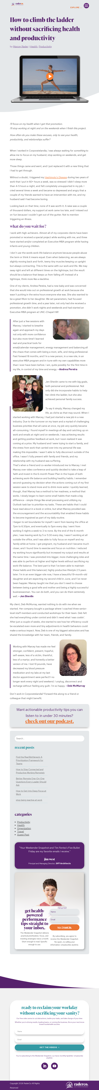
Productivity (45, 46)
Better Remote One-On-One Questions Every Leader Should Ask (31, 781)
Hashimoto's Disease (56, 177)
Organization (24, 828)
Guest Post (23, 834)
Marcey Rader (20, 46)
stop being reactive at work (29, 800)
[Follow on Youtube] (54, 1066)
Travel (20, 831)
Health (34, 46)
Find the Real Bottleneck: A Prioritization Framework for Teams (29, 760)
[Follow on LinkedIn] (44, 1066)
